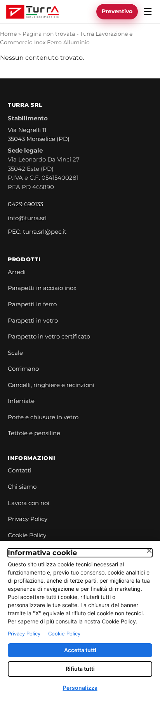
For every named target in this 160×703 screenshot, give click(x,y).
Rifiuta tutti (80, 668)
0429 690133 (25, 204)
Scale (15, 352)
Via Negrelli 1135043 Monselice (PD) (39, 135)
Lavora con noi (28, 503)
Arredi (17, 272)
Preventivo (117, 11)
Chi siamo (22, 486)
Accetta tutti (80, 650)
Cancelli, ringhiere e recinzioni (51, 385)
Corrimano (23, 368)
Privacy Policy (27, 519)
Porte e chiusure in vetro (43, 417)
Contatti (19, 470)
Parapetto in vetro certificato (49, 336)
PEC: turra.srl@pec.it (37, 231)
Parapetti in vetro (33, 320)
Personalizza (80, 687)
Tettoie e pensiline (34, 433)
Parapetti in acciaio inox (42, 288)
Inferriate (21, 400)
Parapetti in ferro (32, 304)
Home (8, 34)
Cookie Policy (27, 535)
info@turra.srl (27, 218)
